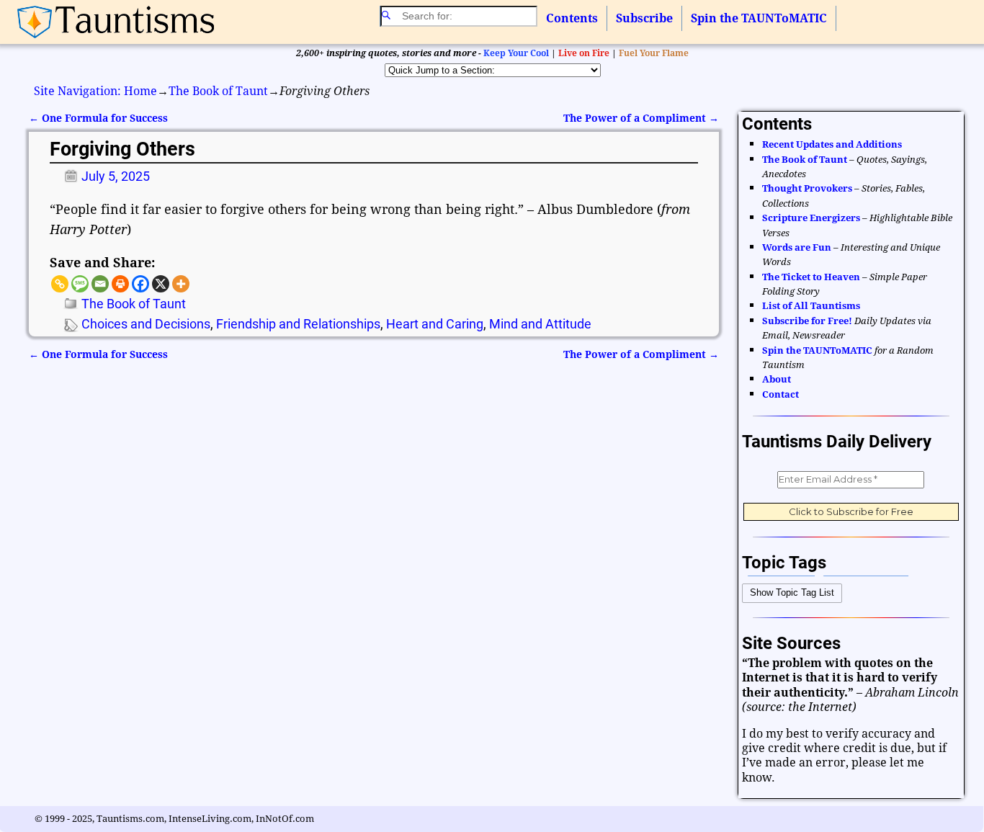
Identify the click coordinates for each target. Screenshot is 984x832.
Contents (572, 18)
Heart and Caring (434, 323)
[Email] (100, 283)
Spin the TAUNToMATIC (759, 18)
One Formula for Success (98, 118)
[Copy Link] (59, 283)
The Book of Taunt (218, 91)
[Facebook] (140, 283)
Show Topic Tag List (792, 592)
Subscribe (644, 18)
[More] (180, 283)
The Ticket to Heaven (811, 277)
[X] (160, 283)
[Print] (120, 283)
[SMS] (80, 283)
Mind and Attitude (540, 323)
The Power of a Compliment (641, 118)
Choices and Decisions (145, 323)
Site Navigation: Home (95, 91)
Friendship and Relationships (298, 323)
